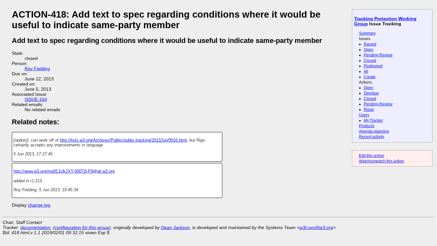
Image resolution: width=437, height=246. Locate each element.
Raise (369, 109)
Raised (370, 44)
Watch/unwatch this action (381, 161)
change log (39, 205)
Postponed (373, 66)
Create (370, 77)
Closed (370, 60)
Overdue (371, 93)
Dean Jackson (175, 227)
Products (366, 126)
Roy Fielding (37, 68)
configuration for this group (82, 227)
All (366, 71)
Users (364, 115)
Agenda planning (374, 131)
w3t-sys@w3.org (316, 227)
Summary (367, 33)
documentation (35, 227)
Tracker (373, 120)
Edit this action (371, 155)
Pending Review (378, 55)
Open (368, 49)
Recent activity (371, 137)
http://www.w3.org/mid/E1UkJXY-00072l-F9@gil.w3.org (64, 171)
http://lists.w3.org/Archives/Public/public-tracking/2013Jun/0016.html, (124, 140)
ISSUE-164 (36, 99)
